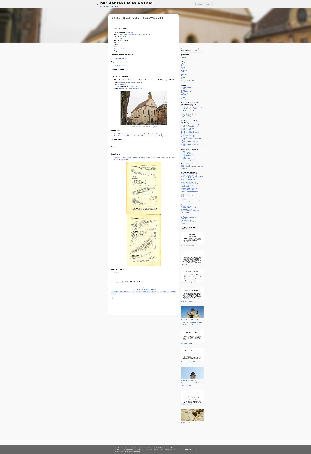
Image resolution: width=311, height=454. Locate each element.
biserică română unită (187, 181)
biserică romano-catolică (188, 179)
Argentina (183, 63)
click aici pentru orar (120, 65)
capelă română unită (187, 186)
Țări (101, 6)
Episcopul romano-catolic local (190, 135)
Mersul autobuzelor (186, 206)
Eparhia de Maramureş (187, 131)
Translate (194, 50)
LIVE (133, 291)
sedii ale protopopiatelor (188, 160)
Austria (183, 64)
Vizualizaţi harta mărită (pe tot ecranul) (143, 289)
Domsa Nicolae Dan (125, 291)
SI (168, 291)
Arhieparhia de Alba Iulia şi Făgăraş (191, 124)
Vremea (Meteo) (185, 212)
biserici (183, 196)
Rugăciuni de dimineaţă (188, 301)
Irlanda (183, 71)
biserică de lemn (185, 165)
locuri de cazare (185, 158)
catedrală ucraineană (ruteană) (190, 191)
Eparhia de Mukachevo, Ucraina (190, 132)
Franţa (183, 68)
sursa (135, 86)
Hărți (116, 6)
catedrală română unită (187, 189)
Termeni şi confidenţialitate (188, 222)
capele (183, 198)
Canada (183, 67)
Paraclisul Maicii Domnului (188, 245)
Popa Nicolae (145, 291)
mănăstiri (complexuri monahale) (190, 201)
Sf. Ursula (163, 291)
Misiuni (183, 96)
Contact (183, 223)
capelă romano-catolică (187, 185)
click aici (116, 272)
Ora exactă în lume (186, 209)
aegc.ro (119, 46)
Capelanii (183, 88)
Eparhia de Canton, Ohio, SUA (190, 126)
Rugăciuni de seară (186, 404)
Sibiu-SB (113, 294)
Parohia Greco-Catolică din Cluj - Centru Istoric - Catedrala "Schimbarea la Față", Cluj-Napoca (192, 383)
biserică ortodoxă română (188, 178)
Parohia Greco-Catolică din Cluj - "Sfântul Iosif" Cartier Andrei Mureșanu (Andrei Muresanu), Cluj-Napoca (192, 322)
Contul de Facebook (120, 58)
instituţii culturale (185, 152)
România (153, 291)
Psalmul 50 (184, 264)
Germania (184, 70)
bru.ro (120, 38)
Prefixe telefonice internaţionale (190, 210)
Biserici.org (121, 82)
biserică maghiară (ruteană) (189, 175)
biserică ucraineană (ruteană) (189, 183)
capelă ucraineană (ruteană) (189, 188)
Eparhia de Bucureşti (187, 125)
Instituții (106, 6)
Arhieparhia (114, 291)
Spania (183, 79)
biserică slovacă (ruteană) (188, 182)
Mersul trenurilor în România (189, 207)
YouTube (183, 57)
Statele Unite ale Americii (188, 80)
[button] (112, 23)
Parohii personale (186, 99)
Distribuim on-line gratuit (188, 220)
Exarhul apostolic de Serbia (189, 137)
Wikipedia (139, 82)
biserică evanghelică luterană (189, 173)
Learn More (187, 449)
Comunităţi (184, 90)
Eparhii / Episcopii (186, 91)
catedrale (183, 199)
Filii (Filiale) (184, 93)
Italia (182, 73)
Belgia (183, 65)
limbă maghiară (185, 115)
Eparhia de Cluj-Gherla (187, 128)
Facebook (126, 49)
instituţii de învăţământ (187, 154)
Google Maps (122, 84)
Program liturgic (185, 422)
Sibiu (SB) (173, 291)
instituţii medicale (186, 155)
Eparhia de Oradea (186, 134)
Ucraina (183, 81)
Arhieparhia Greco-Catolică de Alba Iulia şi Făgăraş (135, 34)
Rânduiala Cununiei (186, 343)
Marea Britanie (185, 74)
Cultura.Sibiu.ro (130, 82)
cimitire (183, 151)
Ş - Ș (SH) (194, 108)
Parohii (138, 291)
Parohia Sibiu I (130, 32)
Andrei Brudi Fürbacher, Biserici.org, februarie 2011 (132, 88)
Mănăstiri (183, 94)
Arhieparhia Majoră (186, 87)
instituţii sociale (185, 157)
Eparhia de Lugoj (186, 129)
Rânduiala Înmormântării (188, 362)
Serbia (183, 77)
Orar (111, 6)
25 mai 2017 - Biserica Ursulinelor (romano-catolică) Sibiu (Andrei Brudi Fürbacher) (138, 134)
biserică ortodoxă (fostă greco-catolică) (192, 176)
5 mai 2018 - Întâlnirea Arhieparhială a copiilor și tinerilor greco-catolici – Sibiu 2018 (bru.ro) (140, 136)
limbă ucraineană (186, 117)
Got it (195, 449)
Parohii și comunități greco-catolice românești (126, 2)
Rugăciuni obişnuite (186, 283)
